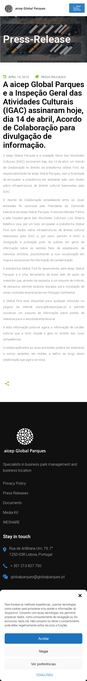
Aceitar (43, 638)
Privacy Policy (44, 674)
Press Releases (15, 493)
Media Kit (10, 512)
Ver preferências (43, 664)
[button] (80, 595)
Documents (12, 503)
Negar (43, 651)
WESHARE (11, 522)
